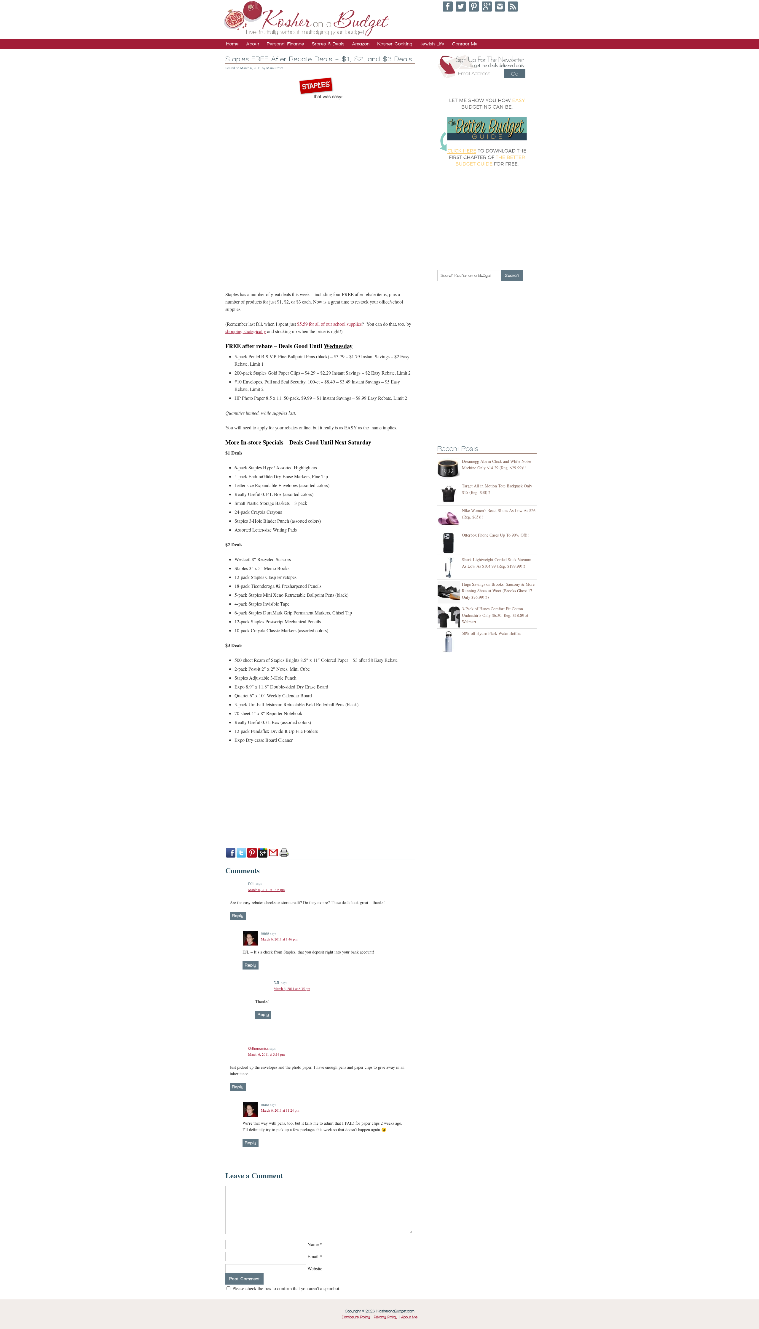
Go (514, 74)
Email (312, 1256)
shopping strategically (245, 331)
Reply (237, 916)
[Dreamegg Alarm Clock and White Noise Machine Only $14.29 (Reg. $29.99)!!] (449, 469)
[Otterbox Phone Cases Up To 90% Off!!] (449, 543)
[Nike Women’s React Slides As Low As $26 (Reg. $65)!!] (449, 518)
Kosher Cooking (394, 43)
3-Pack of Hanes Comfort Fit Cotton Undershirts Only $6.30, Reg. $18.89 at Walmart (495, 615)
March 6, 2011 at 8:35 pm (292, 988)
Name (313, 1244)
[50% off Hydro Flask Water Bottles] (449, 641)
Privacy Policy (385, 1317)
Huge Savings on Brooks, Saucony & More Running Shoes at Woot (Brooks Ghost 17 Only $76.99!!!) (498, 590)
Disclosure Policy (356, 1317)
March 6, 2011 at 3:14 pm (266, 1054)
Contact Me (465, 43)
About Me (409, 1317)
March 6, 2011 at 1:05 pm (266, 889)
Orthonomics (258, 1048)
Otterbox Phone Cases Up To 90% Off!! (495, 535)
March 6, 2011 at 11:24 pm (280, 1110)
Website (314, 1268)
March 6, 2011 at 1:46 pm (279, 939)
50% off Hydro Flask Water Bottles (491, 633)
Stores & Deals (328, 43)
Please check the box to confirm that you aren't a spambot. (285, 1288)
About (252, 43)
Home (232, 43)
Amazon (361, 43)
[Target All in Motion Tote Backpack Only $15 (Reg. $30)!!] (449, 494)
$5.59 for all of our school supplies (329, 324)
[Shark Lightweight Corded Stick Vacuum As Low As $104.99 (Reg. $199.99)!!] (449, 567)
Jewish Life (432, 43)
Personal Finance (285, 43)
